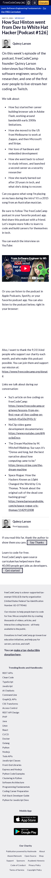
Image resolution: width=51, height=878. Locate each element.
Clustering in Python (12, 778)
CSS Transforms (10, 703)
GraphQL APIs (9, 699)
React (5, 729)
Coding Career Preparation (15, 791)
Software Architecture (13, 782)
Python (5, 747)
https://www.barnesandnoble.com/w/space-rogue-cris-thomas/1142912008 (26, 506)
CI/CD (5, 734)
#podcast (20, 18)
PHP (4, 716)
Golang (5, 743)
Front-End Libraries (11, 765)
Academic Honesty (36, 860)
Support (10, 860)
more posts (23, 526)
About (42, 851)
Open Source (30, 856)
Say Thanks (37, 542)
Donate (43, 2)
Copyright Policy (34, 870)
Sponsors (21, 860)
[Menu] (34, 3)
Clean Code (8, 677)
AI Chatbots (8, 690)
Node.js (6, 751)
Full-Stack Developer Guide (15, 795)
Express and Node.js (12, 769)
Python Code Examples (13, 773)
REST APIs (7, 673)
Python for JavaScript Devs (15, 800)
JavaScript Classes (11, 760)
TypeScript (7, 681)
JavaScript (7, 686)
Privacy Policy (35, 865)
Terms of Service (16, 870)
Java (4, 721)
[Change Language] (28, 3)
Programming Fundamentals (16, 786)
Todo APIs (7, 756)
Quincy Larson (22, 43)
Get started (12, 570)
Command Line (9, 694)
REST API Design (10, 712)
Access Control (9, 708)
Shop (41, 856)
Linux (5, 725)
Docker (6, 738)
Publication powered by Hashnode (21, 851)
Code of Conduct (18, 865)
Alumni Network (14, 856)
